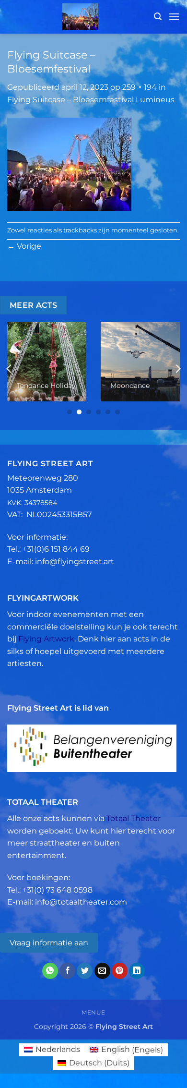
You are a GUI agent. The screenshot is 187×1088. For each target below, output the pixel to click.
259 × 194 (139, 87)
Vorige (24, 246)
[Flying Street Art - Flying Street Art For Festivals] (80, 17)
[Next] (177, 369)
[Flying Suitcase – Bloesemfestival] (69, 163)
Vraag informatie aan (49, 942)
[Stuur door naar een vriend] (102, 971)
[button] (158, 16)
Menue (93, 1012)
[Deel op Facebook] (67, 971)
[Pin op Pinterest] (120, 971)
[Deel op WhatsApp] (50, 971)
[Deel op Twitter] (85, 971)
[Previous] (9, 369)
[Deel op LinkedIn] (137, 971)
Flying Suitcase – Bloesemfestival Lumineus (91, 99)
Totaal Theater (133, 818)
